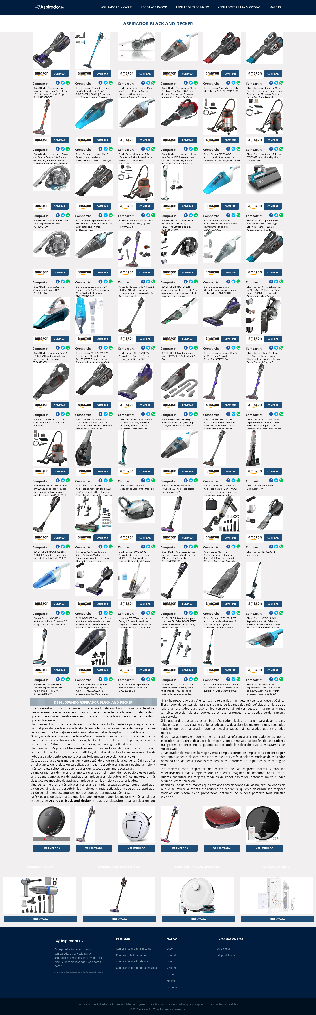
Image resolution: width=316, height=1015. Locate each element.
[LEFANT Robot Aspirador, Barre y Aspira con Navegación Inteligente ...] (51, 824)
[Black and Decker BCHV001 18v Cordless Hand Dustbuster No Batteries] (51, 381)
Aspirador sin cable (116, 7)
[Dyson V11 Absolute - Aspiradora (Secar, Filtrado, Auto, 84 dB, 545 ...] (94, 824)
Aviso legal (223, 948)
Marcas (275, 7)
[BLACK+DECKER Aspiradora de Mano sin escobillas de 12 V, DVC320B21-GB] (136, 646)
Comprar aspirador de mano (133, 961)
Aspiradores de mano (192, 7)
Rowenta (172, 955)
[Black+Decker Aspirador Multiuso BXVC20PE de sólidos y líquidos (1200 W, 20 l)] (264, 116)
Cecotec (171, 967)
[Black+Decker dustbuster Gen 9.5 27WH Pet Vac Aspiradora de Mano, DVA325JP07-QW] (222, 315)
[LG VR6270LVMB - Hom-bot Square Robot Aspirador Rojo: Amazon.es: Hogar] (222, 824)
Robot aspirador (154, 7)
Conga (170, 974)
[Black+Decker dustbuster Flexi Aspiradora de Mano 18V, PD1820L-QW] (51, 249)
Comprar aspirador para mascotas (137, 967)
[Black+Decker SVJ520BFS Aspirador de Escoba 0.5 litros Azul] (136, 448)
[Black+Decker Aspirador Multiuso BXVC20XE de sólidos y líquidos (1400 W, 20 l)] (136, 182)
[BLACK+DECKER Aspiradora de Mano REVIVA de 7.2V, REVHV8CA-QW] (179, 315)
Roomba (172, 987)
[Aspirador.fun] (82, 940)
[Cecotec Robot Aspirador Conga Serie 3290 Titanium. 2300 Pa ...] (264, 824)
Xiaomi (171, 980)
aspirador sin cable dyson (118, 867)
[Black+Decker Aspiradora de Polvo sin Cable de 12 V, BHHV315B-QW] (222, 50)
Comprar (59, 73)
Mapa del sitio (226, 955)
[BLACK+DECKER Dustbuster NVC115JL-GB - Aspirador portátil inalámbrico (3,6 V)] (179, 448)
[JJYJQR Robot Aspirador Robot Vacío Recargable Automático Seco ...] (136, 824)
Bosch (170, 961)
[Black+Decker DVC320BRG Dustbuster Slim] (264, 448)
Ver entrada (51, 848)
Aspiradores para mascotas (239, 7)
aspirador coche (39, 867)
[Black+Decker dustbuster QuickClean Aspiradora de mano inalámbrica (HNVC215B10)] (222, 249)
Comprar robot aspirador (131, 955)
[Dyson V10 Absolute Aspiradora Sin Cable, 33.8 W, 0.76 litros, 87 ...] (179, 824)
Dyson (170, 948)
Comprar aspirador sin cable (133, 948)
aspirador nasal (276, 867)
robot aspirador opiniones (197, 867)
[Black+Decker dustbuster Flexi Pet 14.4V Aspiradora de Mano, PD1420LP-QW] (51, 182)
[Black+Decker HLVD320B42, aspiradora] (264, 514)
